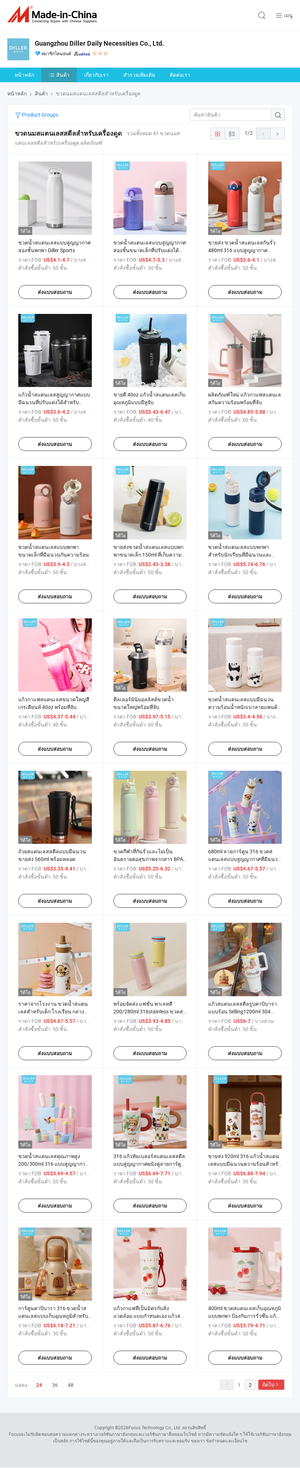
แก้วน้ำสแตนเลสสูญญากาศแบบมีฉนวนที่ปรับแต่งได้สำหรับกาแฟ (54, 402)
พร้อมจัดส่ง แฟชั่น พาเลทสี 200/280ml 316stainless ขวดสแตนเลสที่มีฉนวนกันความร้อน (148, 1011)
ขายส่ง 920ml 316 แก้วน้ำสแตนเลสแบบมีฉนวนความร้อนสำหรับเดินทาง (244, 1164)
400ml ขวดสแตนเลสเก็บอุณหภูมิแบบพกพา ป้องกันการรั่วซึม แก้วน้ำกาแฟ (244, 1316)
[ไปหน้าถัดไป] (278, 133)
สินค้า (63, 74)
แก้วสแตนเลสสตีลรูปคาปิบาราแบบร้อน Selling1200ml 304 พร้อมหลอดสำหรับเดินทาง (242, 1011)
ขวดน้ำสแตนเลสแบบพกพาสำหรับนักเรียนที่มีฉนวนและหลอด (240, 554)
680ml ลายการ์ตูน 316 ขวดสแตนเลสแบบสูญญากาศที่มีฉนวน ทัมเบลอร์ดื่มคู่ (244, 859)
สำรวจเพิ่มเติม (139, 74)
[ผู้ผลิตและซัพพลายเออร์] (53, 14)
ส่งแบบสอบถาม (55, 292)
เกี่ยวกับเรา (96, 74)
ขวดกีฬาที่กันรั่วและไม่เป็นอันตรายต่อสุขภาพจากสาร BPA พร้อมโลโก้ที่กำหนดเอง (148, 859)
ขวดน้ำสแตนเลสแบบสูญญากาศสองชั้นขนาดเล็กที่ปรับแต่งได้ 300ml (149, 250)
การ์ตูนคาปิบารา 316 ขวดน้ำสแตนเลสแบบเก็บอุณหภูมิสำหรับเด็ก (53, 1316)
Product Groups (39, 114)
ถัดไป (268, 1384)
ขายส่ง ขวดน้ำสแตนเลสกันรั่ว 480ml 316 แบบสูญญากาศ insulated (241, 250)
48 (71, 1384)
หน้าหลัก (24, 74)
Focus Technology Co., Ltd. (154, 1427)
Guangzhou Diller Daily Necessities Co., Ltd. (99, 43)
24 (39, 1385)
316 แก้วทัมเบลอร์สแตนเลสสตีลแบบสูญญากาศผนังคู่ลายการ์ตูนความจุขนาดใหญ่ (149, 1164)
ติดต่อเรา (180, 74)
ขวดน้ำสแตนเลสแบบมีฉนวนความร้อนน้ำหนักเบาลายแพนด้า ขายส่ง (244, 707)
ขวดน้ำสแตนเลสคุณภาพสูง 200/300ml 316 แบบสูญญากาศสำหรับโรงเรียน (53, 1164)
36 (55, 1384)
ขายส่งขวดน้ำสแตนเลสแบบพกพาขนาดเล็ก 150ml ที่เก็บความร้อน (148, 554)
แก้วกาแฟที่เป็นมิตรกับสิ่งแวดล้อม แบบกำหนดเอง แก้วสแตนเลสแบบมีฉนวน (146, 1316)
